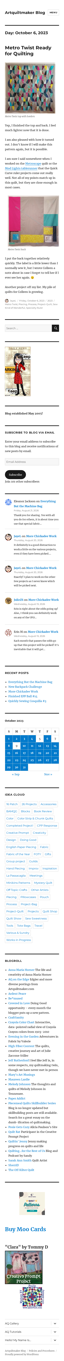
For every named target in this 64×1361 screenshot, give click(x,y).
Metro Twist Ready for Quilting (28, 50)
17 (24, 753)
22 (9, 760)
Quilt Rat (14, 1132)
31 (24, 767)
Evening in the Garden (23, 1036)
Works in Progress (18, 940)
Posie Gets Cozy (19, 1127)
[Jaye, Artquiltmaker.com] (32, 371)
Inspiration (49, 868)
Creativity (39, 832)
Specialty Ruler (34, 307)
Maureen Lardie (19, 1079)
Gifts (48, 854)
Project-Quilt (45, 304)
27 (47, 760)
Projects (33, 911)
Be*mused (15, 998)
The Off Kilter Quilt (21, 1170)
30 (16, 767)
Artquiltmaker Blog (25, 12)
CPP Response (47, 825)
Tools (9, 925)
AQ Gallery (12, 1323)
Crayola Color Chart (21, 1022)
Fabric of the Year (18, 854)
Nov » (48, 774)
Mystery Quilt (43, 882)
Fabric (44, 847)
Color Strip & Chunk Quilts (35, 818)
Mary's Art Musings (21, 1074)
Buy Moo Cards (25, 1229)
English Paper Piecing (21, 847)
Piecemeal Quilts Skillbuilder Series (32, 1103)
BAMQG (11, 811)
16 (16, 753)
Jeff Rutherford (18, 1060)
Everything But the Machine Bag (30, 682)
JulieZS (18, 599)
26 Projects (29, 804)
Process (32, 304)
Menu (53, 12)
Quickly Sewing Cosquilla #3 (27, 701)
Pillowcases (28, 897)
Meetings (36, 875)
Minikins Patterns (18, 882)
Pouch (44, 897)
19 (39, 753)
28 (55, 760)
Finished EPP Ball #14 (22, 696)
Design (11, 840)
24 (24, 760)
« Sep (15, 774)
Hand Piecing (15, 868)
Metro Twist (11, 304)
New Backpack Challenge (25, 686)
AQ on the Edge (18, 979)
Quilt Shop (50, 911)
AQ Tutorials (13, 1331)
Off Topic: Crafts (16, 890)
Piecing (23, 304)
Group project (15, 861)
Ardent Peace (17, 993)
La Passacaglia (16, 875)
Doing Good (28, 840)
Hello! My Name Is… (18, 1340)
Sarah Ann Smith (20, 1160)
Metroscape (33, 163)
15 (8, 753)
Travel (38, 925)
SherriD (13, 1165)
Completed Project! (19, 825)
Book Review (43, 811)
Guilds (33, 861)
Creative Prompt (17, 832)
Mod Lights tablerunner (21, 168)
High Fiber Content (21, 1046)
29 (9, 767)
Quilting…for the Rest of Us (26, 1151)
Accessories (48, 804)
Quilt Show (13, 918)
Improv (34, 868)
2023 (50, 300)
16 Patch (12, 804)
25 (32, 760)
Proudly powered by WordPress (22, 1354)
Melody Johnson (19, 1084)
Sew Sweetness (36, 918)
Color (9, 818)
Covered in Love (19, 1003)
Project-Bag (29, 904)
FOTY (37, 854)
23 (16, 760)
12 (39, 745)
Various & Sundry (17, 932)
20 (47, 753)
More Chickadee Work (41, 536)
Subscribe (15, 474)
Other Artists (39, 890)
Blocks (25, 811)
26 (39, 760)
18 (32, 753)
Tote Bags (24, 925)
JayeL (13, 300)
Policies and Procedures (42, 1350)
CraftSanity (16, 1017)
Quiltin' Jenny (17, 1141)
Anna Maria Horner (21, 970)
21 (55, 753)
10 (24, 745)
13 (47, 745)
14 (55, 745)
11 (32, 745)
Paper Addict (16, 1098)
